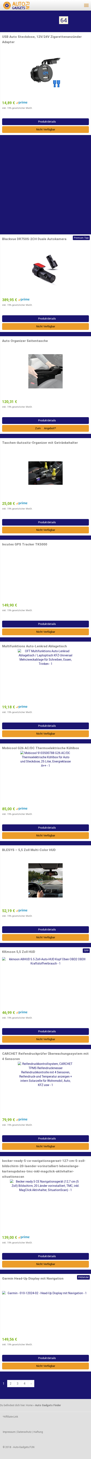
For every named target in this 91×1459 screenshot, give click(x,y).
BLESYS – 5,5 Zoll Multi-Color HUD (29, 850)
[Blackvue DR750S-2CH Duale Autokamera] (45, 269)
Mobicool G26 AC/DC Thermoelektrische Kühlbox (40, 748)
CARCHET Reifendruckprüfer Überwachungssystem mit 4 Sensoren (45, 1056)
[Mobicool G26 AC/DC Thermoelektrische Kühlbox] (45, 778)
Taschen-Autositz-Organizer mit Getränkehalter (40, 443)
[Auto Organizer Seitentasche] (45, 371)
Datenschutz (24, 1432)
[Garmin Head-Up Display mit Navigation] (45, 1309)
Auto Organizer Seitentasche (25, 341)
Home (29, 1405)
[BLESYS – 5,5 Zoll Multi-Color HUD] (45, 880)
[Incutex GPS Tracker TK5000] (45, 574)
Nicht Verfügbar (45, 129)
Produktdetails (46, 121)
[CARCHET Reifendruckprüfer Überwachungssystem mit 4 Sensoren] (45, 1089)
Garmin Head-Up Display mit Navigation (32, 1278)
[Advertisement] (45, 184)
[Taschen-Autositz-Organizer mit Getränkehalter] (45, 473)
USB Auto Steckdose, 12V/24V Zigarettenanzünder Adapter (42, 39)
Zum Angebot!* (45, 428)
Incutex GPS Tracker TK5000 (24, 544)
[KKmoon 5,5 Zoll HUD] (45, 982)
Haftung (38, 1432)
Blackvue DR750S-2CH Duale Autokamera (34, 239)
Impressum (9, 1432)
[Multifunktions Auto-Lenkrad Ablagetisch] (45, 676)
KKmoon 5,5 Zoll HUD (18, 952)
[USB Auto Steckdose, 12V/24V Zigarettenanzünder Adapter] (45, 72)
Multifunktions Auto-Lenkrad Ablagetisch (34, 646)
